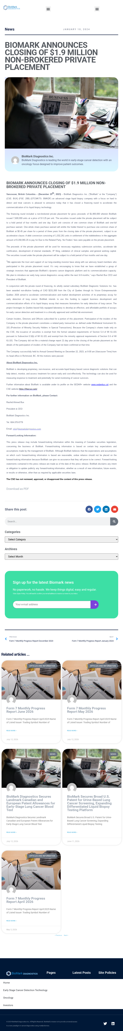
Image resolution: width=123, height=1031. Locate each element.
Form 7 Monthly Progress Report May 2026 (86, 710)
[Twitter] (105, 1023)
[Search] (114, 521)
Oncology (8, 997)
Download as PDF (17, 488)
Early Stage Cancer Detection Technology (25, 990)
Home (6, 982)
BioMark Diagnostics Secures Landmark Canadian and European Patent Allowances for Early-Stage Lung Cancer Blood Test (30, 803)
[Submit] (95, 604)
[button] (48, 9)
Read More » (11, 730)
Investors (8, 1005)
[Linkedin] (113, 1023)
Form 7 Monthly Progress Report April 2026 (25, 900)
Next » (66, 935)
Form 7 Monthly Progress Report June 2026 (25, 710)
